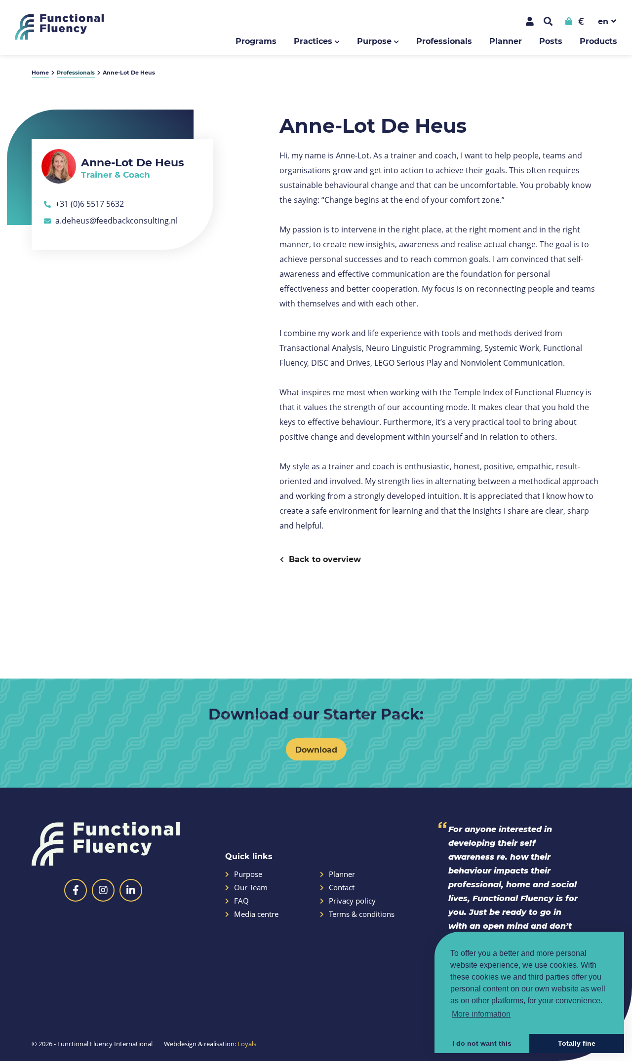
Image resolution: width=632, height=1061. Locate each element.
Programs (256, 41)
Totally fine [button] (576, 1043)
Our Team (251, 887)
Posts (550, 41)
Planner (505, 41)
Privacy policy (352, 901)
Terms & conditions (362, 914)
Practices (313, 41)
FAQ (241, 901)
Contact (342, 887)
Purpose (374, 41)
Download (316, 749)
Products (598, 41)
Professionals (444, 41)
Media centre (256, 914)
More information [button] (481, 1014)
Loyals (246, 1043)
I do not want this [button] (482, 1043)
